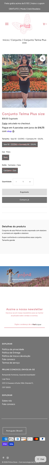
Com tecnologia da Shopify (29, 462)
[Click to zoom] (43, 58)
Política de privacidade (13, 349)
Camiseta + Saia (10, 170)
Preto (6, 157)
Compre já (24, 200)
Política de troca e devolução (16, 356)
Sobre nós (7, 400)
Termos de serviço (11, 362)
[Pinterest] (3, 458)
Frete (4, 123)
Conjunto (16, 40)
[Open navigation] (7, 23)
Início (6, 40)
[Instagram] (7, 458)
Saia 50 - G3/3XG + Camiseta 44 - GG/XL (20, 144)
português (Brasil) (14, 431)
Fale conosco (8, 359)
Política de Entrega (11, 352)
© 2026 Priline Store (10, 462)
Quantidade (6, 182)
